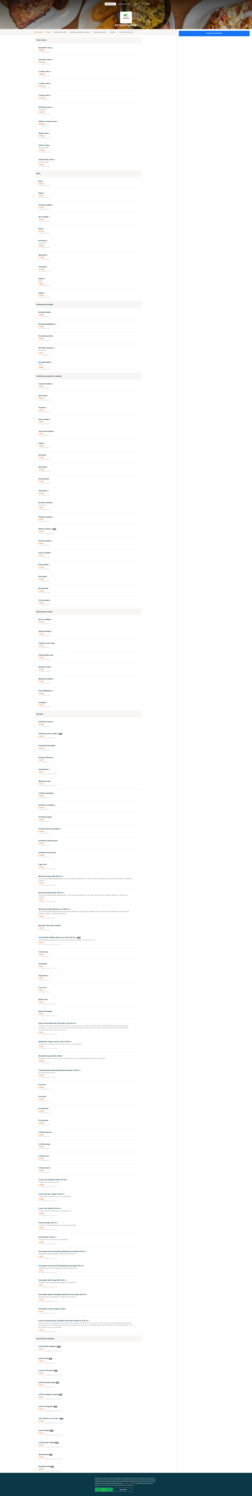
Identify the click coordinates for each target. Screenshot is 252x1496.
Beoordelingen (124, 4)
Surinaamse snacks (99, 32)
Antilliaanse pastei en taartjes (80, 32)
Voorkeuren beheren (128, 1483)
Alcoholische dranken (126, 32)
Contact (136, 4)
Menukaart (110, 4)
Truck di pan (38, 32)
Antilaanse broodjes (60, 32)
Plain (48, 32)
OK (104, 1489)
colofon (145, 4)
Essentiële (123, 1489)
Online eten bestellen (214, 33)
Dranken (112, 32)
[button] (141, 32)
